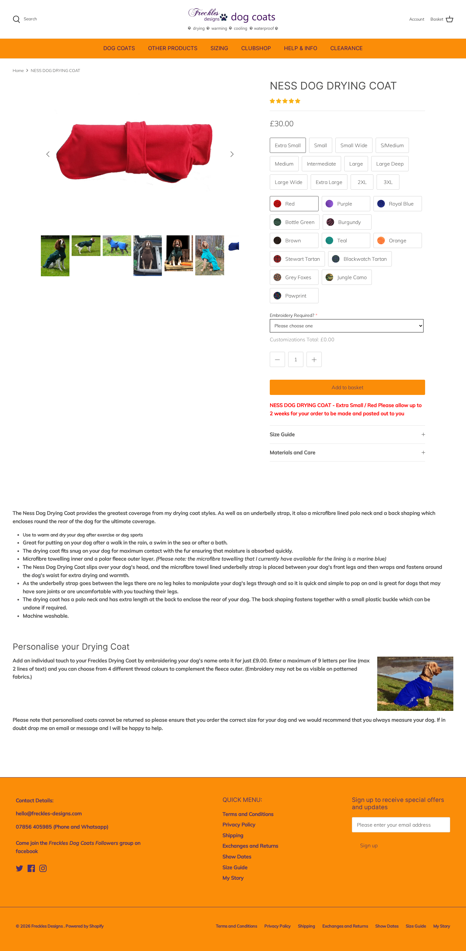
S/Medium (392, 145)
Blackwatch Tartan (365, 259)
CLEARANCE (346, 48)
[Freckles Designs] (233, 19)
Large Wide (288, 182)
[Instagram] (43, 868)
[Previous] (48, 154)
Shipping (233, 835)
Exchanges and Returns (250, 846)
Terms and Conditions (248, 814)
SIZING (219, 48)
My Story (233, 878)
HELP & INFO (300, 48)
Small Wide (353, 145)
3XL (388, 182)
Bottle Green (299, 222)
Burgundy (349, 222)
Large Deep (390, 164)
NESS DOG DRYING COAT (55, 70)
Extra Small (288, 145)
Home (18, 70)
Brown (293, 240)
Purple (344, 203)
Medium (284, 164)
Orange (397, 240)
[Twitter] (19, 868)
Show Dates (237, 856)
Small (320, 145)
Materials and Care (292, 452)
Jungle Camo (352, 277)
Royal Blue (401, 203)
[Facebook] (31, 868)
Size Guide (282, 434)
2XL (362, 182)
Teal (342, 240)
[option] (140, 154)
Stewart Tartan (302, 259)
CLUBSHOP (256, 48)
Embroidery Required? (292, 315)
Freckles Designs (47, 925)
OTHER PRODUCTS (172, 48)
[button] (285, 101)
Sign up (369, 845)
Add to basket (347, 387)
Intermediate (321, 164)
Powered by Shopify (85, 925)
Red (289, 203)
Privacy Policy (239, 824)
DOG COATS (119, 48)
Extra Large (329, 182)
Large (356, 164)
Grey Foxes (298, 277)
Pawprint (295, 295)
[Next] (232, 154)
